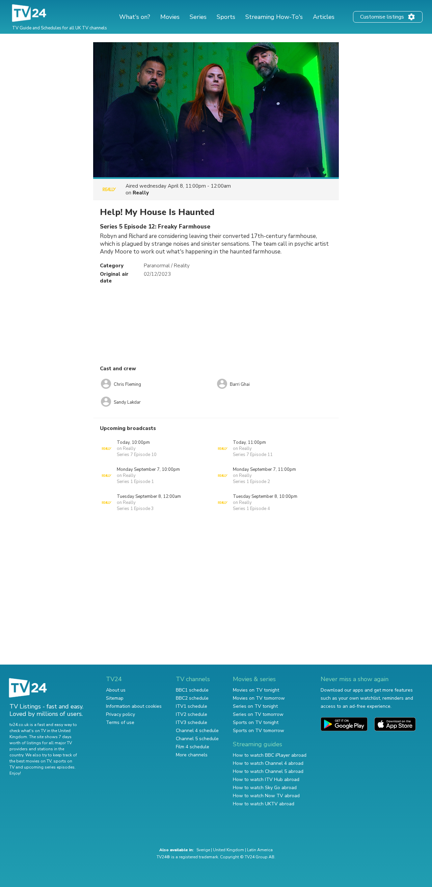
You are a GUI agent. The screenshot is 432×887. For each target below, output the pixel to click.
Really (141, 192)
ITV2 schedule (191, 714)
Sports (226, 17)
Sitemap (115, 698)
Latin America (260, 850)
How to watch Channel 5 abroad (268, 771)
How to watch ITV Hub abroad (266, 779)
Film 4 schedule (192, 747)
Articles (323, 17)
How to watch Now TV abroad (266, 795)
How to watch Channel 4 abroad (268, 763)
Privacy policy (120, 714)
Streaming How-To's (274, 17)
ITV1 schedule (191, 706)
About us (116, 690)
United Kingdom (228, 850)
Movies (170, 17)
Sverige (203, 850)
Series (198, 17)
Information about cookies (134, 706)
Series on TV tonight (255, 706)
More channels (192, 755)
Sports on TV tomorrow (258, 730)
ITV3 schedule (191, 722)
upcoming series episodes (49, 767)
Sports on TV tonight (255, 722)
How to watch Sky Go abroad (265, 787)
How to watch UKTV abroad (263, 804)
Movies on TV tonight (256, 690)
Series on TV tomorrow (258, 714)
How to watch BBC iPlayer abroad (269, 755)
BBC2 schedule (192, 698)
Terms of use (120, 722)
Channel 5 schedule (197, 738)
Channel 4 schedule (197, 730)
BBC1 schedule (192, 690)
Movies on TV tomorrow (259, 698)
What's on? (134, 17)
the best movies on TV (30, 761)
